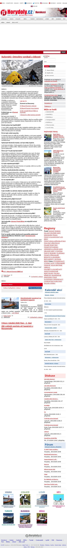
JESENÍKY (53, 253)
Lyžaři (47, 18)
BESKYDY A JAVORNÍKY (52, 257)
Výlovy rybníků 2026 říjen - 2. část (16, 323)
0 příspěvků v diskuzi (37, 276)
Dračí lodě (47, 333)
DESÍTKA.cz (49, 122)
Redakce (42, 545)
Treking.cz (47, 106)
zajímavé (46, 431)
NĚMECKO (47, 275)
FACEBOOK (29, 3)
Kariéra (52, 545)
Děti (53, 18)
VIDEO (3, 3)
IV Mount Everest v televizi (28, 106)
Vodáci (11, 18)
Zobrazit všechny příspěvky (53, 447)
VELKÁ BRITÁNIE (56, 265)
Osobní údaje (58, 545)
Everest (15, 112)
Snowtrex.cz (48, 103)
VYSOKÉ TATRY (9, 3)
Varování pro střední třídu (50, 438)
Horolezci (4, 18)
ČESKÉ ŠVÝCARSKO (51, 247)
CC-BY (2, 545)
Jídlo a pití (15, 22)
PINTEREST (53, 3)
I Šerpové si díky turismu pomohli (30, 115)
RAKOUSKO (48, 277)
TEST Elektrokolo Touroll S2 (58, 151)
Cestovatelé (39, 18)
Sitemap (33, 547)
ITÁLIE (55, 277)
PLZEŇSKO (60, 253)
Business (58, 18)
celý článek (15, 313)
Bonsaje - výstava (49, 295)
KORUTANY (58, 281)
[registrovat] (52, 67)
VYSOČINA (58, 251)
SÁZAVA (51, 231)
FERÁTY (22, 3)
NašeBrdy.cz (49, 117)
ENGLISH (35, 6)
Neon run (46, 464)
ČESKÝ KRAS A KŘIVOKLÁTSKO (55, 241)
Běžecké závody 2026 (49, 469)
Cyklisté (17, 18)
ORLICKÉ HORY (49, 251)
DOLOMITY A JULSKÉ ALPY (53, 269)
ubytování (54, 84)
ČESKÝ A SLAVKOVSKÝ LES (53, 237)
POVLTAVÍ (47, 243)
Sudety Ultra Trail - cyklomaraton (53, 339)
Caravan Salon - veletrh (51, 327)
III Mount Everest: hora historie (29, 108)
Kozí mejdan (48, 304)
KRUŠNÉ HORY (55, 233)
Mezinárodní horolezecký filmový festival (55, 316)
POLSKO (56, 273)
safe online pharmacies (50, 385)
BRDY (46, 239)
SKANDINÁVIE (56, 275)
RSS (29, 547)
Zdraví (8, 22)
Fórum (49, 444)
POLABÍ (46, 245)
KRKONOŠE (48, 235)
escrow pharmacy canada (50, 392)
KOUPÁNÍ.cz (49, 114)
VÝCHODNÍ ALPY (59, 261)
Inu (45, 412)
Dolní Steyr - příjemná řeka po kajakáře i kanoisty (58, 136)
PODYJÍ (46, 253)
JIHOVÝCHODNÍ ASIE (51, 271)
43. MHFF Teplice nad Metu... (51, 449)
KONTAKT (59, 3)
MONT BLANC (48, 273)
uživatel (46, 57)
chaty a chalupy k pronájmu (52, 87)
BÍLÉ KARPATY (49, 259)
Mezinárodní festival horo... (50, 454)
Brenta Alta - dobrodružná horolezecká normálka (57, 169)
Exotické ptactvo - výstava (51, 363)
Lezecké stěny (49, 127)
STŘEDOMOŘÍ (60, 263)
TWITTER (36, 3)
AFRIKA (52, 283)
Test (64, 18)
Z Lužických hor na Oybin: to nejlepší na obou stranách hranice (59, 189)
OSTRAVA (57, 259)
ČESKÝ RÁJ (53, 245)
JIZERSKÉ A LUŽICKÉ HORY (53, 249)
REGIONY (16, 3)
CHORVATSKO (49, 281)
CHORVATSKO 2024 (51, 95)
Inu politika (47, 405)
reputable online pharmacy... (51, 399)
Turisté (32, 18)
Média (2, 22)
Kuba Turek (7, 275)
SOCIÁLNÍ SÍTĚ (50, 112)
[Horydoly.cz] (18, 12)
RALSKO (47, 233)
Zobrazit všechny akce (51, 292)
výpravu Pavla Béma (17, 221)
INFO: (13, 271)
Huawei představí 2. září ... (50, 459)
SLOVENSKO (48, 279)
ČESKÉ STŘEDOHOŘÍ (51, 255)
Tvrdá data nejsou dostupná (51, 418)
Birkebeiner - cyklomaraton (52, 357)
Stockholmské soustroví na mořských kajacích (31, 299)
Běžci (25, 18)
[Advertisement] (33, 37)
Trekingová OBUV (50, 119)
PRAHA (55, 235)
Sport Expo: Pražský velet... (51, 484)
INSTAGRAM (45, 3)
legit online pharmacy (49, 379)
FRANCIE (47, 265)
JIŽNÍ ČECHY (55, 243)
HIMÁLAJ (47, 267)
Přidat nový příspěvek (35, 288)
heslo (45, 61)
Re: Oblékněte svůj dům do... (51, 479)
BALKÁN (47, 283)
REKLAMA (65, 3)
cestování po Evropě (50, 81)
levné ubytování (59, 89)
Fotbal (45, 474)
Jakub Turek (25, 545)
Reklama (47, 545)
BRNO (46, 261)
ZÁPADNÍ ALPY (58, 279)
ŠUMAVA (57, 231)
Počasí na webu (50, 125)
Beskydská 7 (48, 321)
